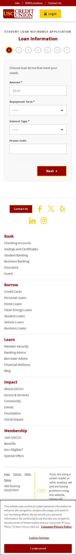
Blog (7, 371)
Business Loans (15, 328)
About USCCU (13, 389)
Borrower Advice (16, 358)
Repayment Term (21, 102)
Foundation (12, 413)
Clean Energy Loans (18, 310)
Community (12, 401)
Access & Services (16, 395)
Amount (15, 82)
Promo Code (18, 140)
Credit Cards (13, 291)
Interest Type (18, 121)
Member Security (16, 346)
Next (50, 171)
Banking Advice (15, 352)
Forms (17, 474)
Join (17, 3)
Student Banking (16, 255)
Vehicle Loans (14, 322)
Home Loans (13, 304)
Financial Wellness (17, 364)
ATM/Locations (34, 3)
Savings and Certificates (21, 249)
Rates (7, 480)
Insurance (11, 267)
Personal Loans (15, 297)
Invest (8, 273)
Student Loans (14, 316)
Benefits (10, 443)
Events (9, 407)
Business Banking (16, 261)
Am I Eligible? (13, 449)
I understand (38, 548)
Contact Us (54, 3)
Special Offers (14, 456)
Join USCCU (12, 437)
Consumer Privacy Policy (56, 526)
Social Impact (13, 419)
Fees (7, 474)
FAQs (28, 474)
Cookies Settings (39, 538)
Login (52, 14)
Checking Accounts (17, 243)
